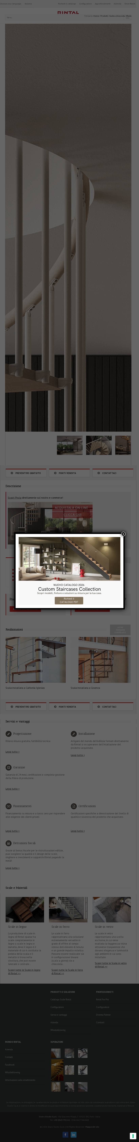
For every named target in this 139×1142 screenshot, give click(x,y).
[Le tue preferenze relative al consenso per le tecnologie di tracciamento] (133, 1136)
